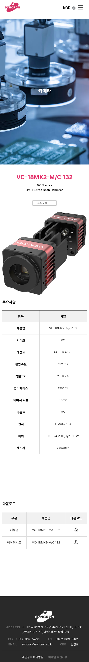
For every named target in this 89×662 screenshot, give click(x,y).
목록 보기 (42, 203)
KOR (66, 8)
